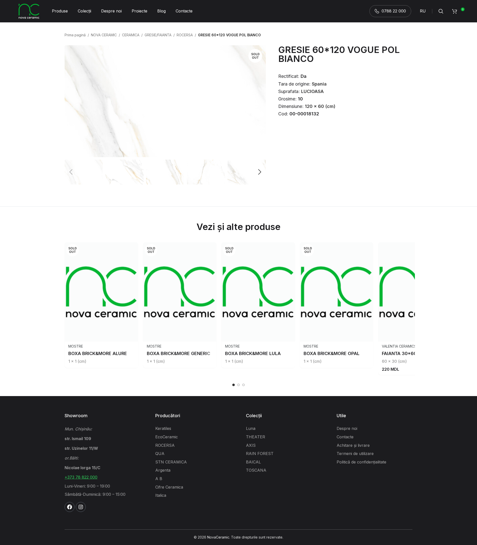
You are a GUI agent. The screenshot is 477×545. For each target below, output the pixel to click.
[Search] (441, 11)
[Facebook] (70, 507)
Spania (319, 84)
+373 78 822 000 (81, 477)
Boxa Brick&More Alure (97, 353)
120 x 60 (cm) (320, 106)
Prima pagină (75, 35)
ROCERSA (185, 35)
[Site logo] (29, 11)
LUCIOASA (312, 91)
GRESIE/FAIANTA (158, 35)
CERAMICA (130, 35)
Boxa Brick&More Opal (331, 353)
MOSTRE (75, 346)
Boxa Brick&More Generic (178, 353)
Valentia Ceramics (399, 346)
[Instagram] (81, 507)
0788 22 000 (394, 10)
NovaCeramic (218, 537)
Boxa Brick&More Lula (253, 353)
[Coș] (455, 11)
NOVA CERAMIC (104, 35)
